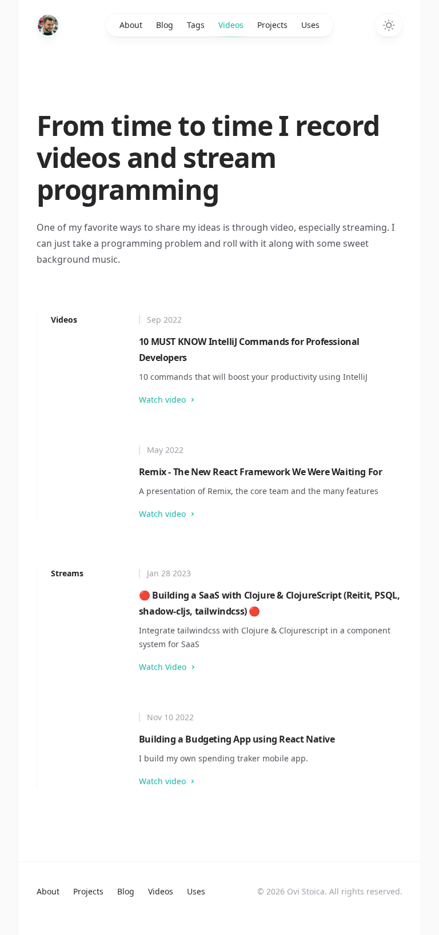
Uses (310, 24)
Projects (272, 24)
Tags (196, 24)
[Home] (48, 25)
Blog (164, 24)
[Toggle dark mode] (388, 25)
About (130, 24)
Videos (231, 24)
